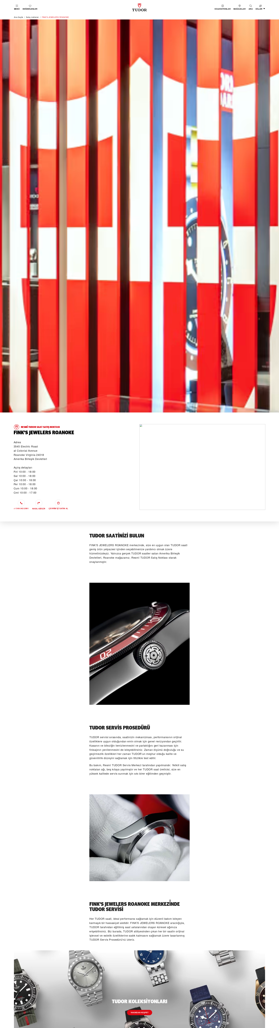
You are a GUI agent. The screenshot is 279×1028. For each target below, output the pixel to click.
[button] (250, 7)
